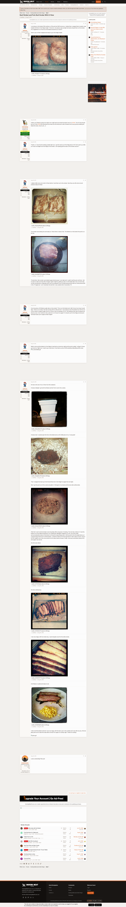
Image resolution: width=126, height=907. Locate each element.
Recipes (67, 4)
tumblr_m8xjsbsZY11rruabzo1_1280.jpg (40, 73)
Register (89, 890)
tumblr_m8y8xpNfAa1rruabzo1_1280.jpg (41, 225)
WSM (73, 122)
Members (65, 1)
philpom (81, 842)
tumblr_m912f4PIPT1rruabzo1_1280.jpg (41, 678)
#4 (85, 180)
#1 (85, 23)
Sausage (40, 4)
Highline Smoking (27, 838)
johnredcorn (26, 855)
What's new (39, 1)
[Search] (105, 1)
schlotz (81, 833)
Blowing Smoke (34, 4)
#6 (85, 343)
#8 (85, 755)
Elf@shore (26, 833)
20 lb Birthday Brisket (96, 22)
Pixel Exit (80, 900)
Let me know (88, 8)
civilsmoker (26, 846)
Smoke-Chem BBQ (28, 842)
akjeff (25, 851)
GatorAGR (81, 829)
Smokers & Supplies (48, 4)
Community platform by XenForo (62, 900)
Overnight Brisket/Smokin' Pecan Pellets (38, 849)
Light (95, 900)
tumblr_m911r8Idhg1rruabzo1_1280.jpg (40, 584)
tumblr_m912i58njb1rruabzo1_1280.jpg (40, 725)
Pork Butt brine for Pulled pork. (31, 832)
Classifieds (70, 895)
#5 (85, 305)
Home (50, 887)
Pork (39, 838)
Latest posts (92, 19)
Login (88, 887)
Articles (52, 1)
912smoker (81, 846)
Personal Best (27, 858)
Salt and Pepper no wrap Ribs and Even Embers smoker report (98, 29)
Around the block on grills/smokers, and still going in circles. (98, 39)
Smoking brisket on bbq (29, 854)
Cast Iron (81, 4)
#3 (85, 141)
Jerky (62, 4)
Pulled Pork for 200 (28, 836)
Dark (100, 900)
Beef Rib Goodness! (33, 841)
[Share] (84, 23)
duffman (22, 17)
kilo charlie (81, 838)
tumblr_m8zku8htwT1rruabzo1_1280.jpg (41, 429)
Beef (36, 829)
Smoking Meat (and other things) (75, 892)
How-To (86, 4)
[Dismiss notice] (105, 8)
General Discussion (39, 833)
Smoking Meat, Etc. (74, 4)
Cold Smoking (56, 4)
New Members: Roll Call (24, 4)
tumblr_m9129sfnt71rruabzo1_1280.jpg (40, 631)
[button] (43, 1)
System (90, 900)
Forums (46, 1)
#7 (85, 381)
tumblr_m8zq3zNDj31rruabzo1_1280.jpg (41, 526)
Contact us (51, 892)
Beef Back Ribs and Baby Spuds (31, 845)
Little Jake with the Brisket (34, 828)
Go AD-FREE (90, 892)
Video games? (94, 46)
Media (58, 1)
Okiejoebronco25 (28, 859)
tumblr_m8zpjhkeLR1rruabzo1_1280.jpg (41, 476)
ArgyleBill (81, 851)
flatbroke (26, 829)
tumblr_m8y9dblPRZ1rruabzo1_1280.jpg (41, 274)
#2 (85, 119)
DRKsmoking (80, 859)
